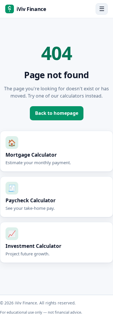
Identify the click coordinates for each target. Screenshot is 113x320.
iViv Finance (31, 8)
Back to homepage (56, 113)
